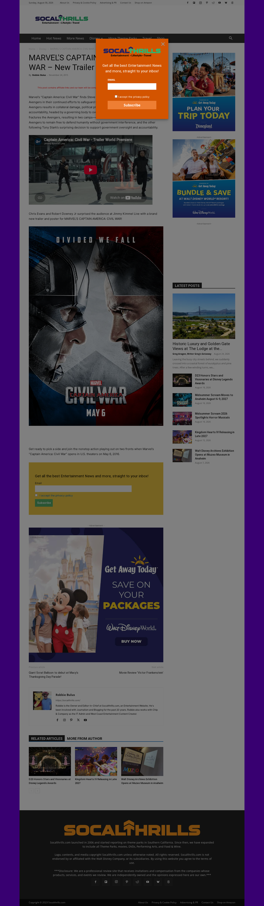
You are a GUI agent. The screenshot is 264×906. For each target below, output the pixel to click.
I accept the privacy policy (133, 96)
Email (111, 79)
